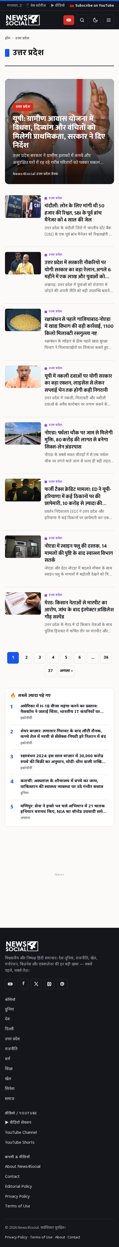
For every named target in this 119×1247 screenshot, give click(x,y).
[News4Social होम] (22, 20)
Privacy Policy (17, 1196)
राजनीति (11, 1049)
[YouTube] (10, 984)
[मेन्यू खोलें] (108, 19)
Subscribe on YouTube (94, 6)
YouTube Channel (21, 1132)
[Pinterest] (62, 984)
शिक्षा (9, 1069)
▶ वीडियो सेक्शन (18, 1122)
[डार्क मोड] (95, 19)
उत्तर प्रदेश (12, 1039)
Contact (12, 1176)
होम (7, 38)
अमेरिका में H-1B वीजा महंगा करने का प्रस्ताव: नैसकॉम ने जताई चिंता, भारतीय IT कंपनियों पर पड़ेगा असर (60, 709)
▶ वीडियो (58, 6)
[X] (36, 984)
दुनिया (9, 1009)
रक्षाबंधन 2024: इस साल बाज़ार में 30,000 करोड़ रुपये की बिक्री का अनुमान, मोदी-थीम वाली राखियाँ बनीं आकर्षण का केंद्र (63, 759)
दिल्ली (9, 1029)
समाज (9, 1099)
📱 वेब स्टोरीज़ (35, 6)
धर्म (7, 1059)
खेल (8, 1079)
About (60, 1237)
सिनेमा (10, 1089)
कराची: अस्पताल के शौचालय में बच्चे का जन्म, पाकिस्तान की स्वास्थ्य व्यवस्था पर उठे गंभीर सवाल (61, 784)
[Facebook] (23, 984)
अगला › (66, 671)
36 (106, 657)
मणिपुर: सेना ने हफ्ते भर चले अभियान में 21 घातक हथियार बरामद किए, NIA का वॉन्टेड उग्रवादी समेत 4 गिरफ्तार (62, 809)
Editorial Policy (18, 1186)
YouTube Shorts (20, 1142)
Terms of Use (17, 1206)
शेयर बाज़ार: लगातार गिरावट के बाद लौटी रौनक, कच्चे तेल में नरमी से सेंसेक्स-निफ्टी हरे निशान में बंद (63, 734)
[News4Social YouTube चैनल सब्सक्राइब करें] (68, 20)
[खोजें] (81, 19)
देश (7, 1019)
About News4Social (22, 1166)
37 (50, 671)
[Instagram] (49, 984)
